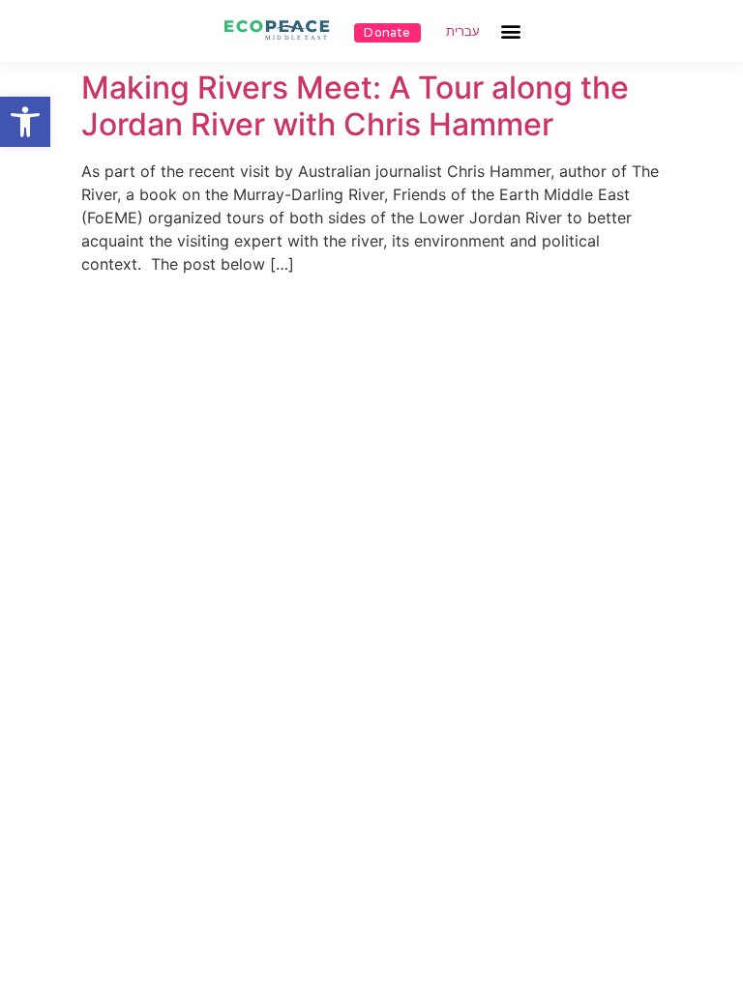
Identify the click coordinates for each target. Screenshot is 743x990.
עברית (463, 31)
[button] (25, 122)
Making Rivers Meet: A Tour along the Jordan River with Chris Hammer (355, 106)
